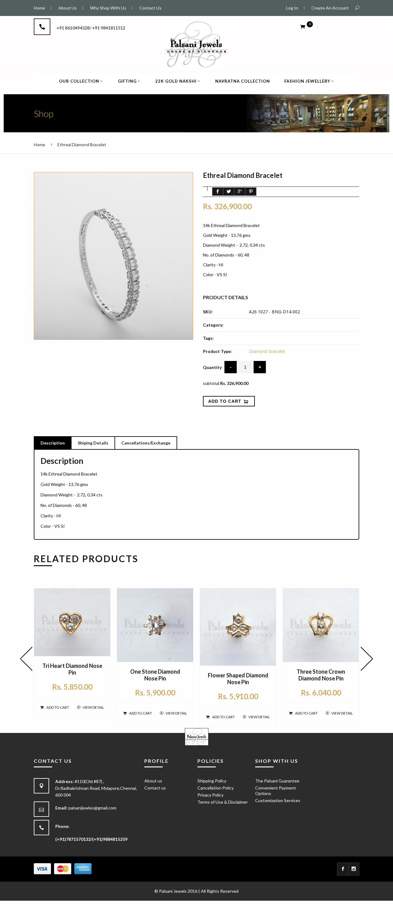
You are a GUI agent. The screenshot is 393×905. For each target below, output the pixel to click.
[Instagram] (353, 869)
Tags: (208, 338)
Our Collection (79, 81)
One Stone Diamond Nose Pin (155, 675)
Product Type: (217, 351)
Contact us (155, 787)
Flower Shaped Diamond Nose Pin (238, 678)
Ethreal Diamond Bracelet (81, 144)
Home (39, 144)
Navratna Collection (242, 81)
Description (53, 442)
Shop (43, 113)
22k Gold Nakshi (175, 81)
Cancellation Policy (215, 787)
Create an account (330, 7)
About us (153, 780)
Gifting (127, 81)
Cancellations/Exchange (145, 442)
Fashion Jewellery (307, 81)
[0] (302, 26)
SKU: (208, 311)
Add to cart (57, 707)
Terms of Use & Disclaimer (222, 802)
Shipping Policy (211, 780)
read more (213, 284)
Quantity (212, 367)
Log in (292, 7)
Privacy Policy (210, 794)
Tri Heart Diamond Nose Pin (72, 669)
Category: (213, 324)
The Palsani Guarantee (277, 780)
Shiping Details (93, 442)
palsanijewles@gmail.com (92, 807)
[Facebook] (342, 869)
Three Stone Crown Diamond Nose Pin (321, 675)
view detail (93, 707)
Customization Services (277, 800)
